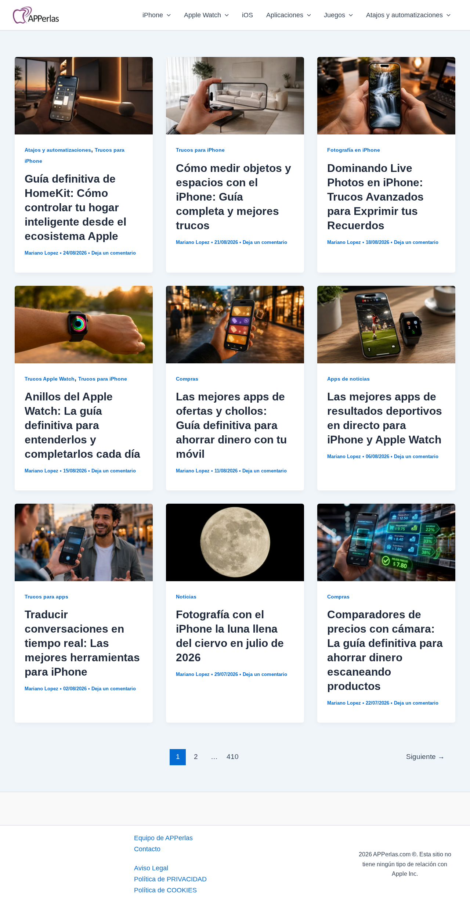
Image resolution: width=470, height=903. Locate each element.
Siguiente (425, 756)
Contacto (147, 849)
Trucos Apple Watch (50, 379)
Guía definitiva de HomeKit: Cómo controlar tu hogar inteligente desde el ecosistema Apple (75, 207)
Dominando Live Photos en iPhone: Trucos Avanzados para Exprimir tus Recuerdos (375, 196)
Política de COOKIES (165, 890)
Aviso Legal (151, 868)
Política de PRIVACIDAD (170, 879)
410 (233, 756)
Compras (187, 379)
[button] (167, 15)
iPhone (152, 15)
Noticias (186, 597)
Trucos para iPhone (200, 150)
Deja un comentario (113, 253)
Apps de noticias (348, 379)
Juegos (334, 15)
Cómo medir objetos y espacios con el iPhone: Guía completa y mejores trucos (233, 196)
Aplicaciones (284, 15)
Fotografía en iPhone (353, 150)
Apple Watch (202, 15)
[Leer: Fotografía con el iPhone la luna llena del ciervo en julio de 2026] (235, 542)
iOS (247, 15)
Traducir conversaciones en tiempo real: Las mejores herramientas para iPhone (82, 643)
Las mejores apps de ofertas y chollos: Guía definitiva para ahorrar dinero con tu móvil (231, 425)
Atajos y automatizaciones (404, 15)
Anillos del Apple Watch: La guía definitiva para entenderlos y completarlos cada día (82, 425)
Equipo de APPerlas (163, 838)
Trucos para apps (46, 597)
